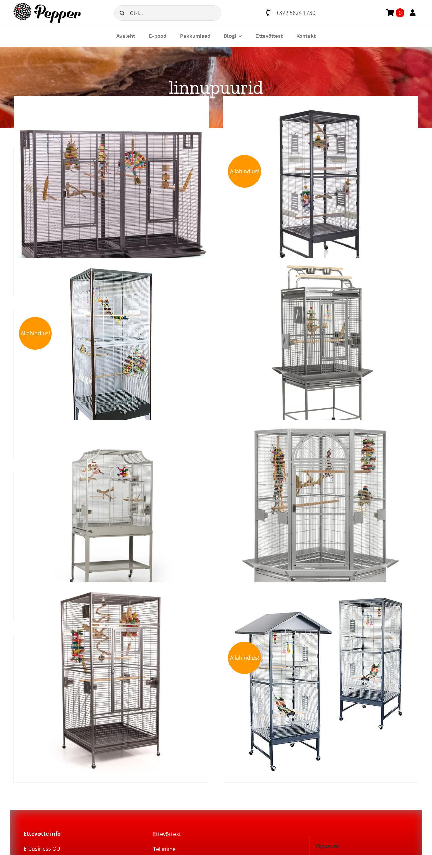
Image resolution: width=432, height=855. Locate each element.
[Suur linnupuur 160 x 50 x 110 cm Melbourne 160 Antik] (111, 193)
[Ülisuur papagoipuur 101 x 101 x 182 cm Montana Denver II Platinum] (320, 517)
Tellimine (164, 849)
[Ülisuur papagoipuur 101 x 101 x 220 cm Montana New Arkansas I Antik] (111, 680)
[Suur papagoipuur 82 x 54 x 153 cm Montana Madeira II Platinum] (111, 517)
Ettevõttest (167, 834)
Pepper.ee (327, 846)
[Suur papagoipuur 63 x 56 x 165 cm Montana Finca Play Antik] (320, 355)
